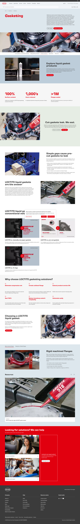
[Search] (3, 7)
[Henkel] (7, 489)
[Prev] (70, 374)
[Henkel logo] (4, 3)
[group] (40, 399)
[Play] (20, 126)
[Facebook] (61, 498)
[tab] (9, 346)
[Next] (73, 374)
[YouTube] (63, 498)
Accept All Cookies (51, 216)
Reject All (43, 216)
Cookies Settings (29, 216)
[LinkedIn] (59, 498)
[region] (40, 214)
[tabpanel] (40, 360)
